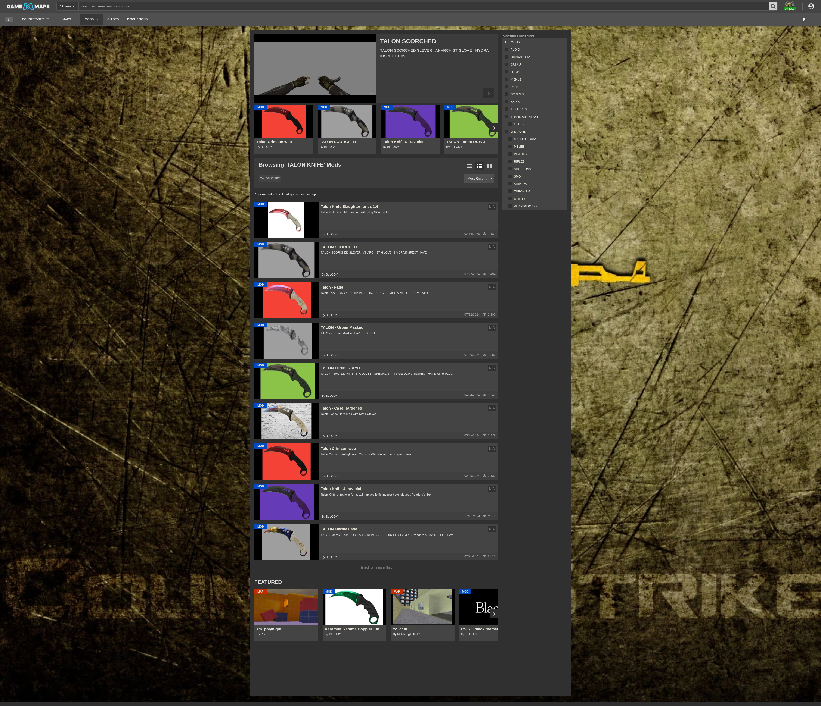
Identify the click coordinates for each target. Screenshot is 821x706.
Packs (515, 87)
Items (515, 72)
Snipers (520, 184)
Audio (515, 49)
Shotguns (522, 169)
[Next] (488, 93)
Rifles (519, 161)
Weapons (518, 131)
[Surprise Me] (806, 19)
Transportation (524, 116)
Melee (519, 146)
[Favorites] (9, 19)
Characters (521, 57)
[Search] (773, 6)
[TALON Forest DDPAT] (315, 68)
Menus (516, 79)
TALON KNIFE (270, 178)
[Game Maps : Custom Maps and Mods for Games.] (28, 6)
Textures (519, 109)
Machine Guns (525, 139)
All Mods (512, 42)
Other (519, 124)
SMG (517, 176)
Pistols (520, 154)
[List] (469, 166)
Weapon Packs (525, 206)
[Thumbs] (489, 166)
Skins (515, 101)
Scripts (517, 94)
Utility (519, 199)
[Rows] (479, 166)
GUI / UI (516, 64)
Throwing (522, 191)
